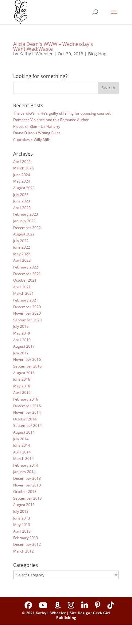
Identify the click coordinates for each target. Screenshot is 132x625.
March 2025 (23, 168)
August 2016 (24, 372)
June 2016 (21, 379)
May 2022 (21, 254)
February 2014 (25, 465)
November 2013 (27, 485)
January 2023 (24, 221)
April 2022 (22, 260)
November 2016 (27, 359)
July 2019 (21, 326)
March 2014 (23, 458)
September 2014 (27, 425)
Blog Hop (97, 54)
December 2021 (27, 273)
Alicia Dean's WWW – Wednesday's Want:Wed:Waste (53, 46)
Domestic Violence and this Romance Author (51, 119)
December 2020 (27, 306)
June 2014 (21, 445)
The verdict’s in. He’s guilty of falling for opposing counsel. (62, 113)
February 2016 (25, 399)
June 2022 (21, 247)
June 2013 (21, 518)
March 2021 (23, 293)
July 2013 (21, 511)
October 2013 (25, 491)
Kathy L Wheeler (36, 54)
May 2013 (21, 524)
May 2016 (21, 386)
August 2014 (24, 432)
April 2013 (22, 531)
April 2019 (22, 339)
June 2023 (21, 201)
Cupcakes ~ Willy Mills (32, 139)
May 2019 (21, 333)
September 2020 (27, 320)
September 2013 (27, 498)
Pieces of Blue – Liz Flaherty (36, 126)
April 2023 (22, 207)
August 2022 (24, 234)
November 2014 (27, 412)
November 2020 (27, 313)
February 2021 (25, 300)
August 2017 (24, 346)
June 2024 (21, 174)
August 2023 (24, 187)
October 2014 (25, 419)
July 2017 (21, 353)
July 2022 (21, 240)
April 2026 (22, 161)
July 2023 (21, 194)
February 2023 (25, 214)
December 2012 (27, 544)
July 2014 (21, 439)
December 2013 (27, 478)
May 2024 (21, 181)
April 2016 (22, 392)
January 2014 (24, 471)
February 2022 (25, 267)
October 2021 (25, 280)
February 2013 (25, 537)
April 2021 (22, 287)
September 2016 (27, 366)
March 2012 (23, 551)
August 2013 (24, 504)
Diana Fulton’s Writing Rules (36, 132)
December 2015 (27, 406)
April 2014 (22, 452)
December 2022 (27, 227)
